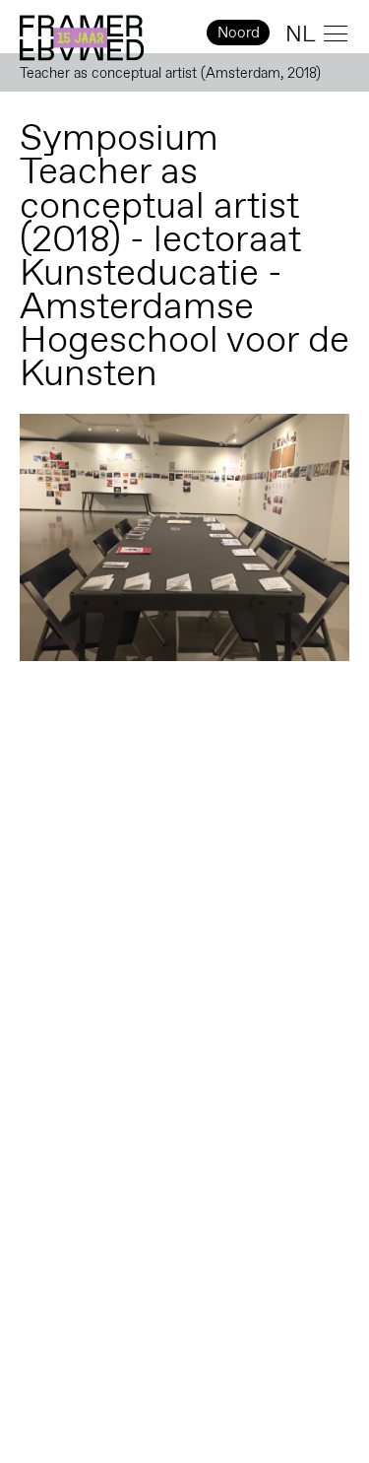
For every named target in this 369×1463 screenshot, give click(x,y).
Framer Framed (82, 38)
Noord (238, 32)
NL (300, 33)
